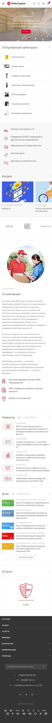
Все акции (49, 176)
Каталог (6, 619)
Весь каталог (49, 47)
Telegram (26, 694)
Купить (26, 31)
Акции (5, 625)
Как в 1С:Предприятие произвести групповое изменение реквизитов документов (31, 515)
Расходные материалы (21, 113)
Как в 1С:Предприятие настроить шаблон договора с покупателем (31, 527)
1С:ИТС (26, 605)
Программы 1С (18, 57)
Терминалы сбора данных (22, 85)
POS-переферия (18, 94)
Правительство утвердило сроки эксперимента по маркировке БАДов (33, 469)
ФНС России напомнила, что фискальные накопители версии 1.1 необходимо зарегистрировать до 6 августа (32, 430)
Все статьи (49, 494)
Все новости (49, 417)
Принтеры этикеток (20, 104)
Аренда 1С (6, 208)
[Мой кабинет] (43, 4)
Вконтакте (19, 694)
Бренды (6, 637)
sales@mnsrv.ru (28, 680)
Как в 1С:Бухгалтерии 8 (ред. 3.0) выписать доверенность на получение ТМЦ (30, 548)
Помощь (6, 656)
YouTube (32, 694)
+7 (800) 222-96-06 (27, 675)
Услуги (5, 631)
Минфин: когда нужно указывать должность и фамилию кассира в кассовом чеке (31, 457)
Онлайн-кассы (17, 66)
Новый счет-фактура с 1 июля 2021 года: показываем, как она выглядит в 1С (33, 444)
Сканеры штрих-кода (20, 76)
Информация (9, 650)
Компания (7, 644)
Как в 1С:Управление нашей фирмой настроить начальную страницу (32, 504)
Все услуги (49, 571)
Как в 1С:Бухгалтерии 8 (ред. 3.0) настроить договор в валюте (30, 537)
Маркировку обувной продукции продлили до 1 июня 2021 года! (31, 479)
